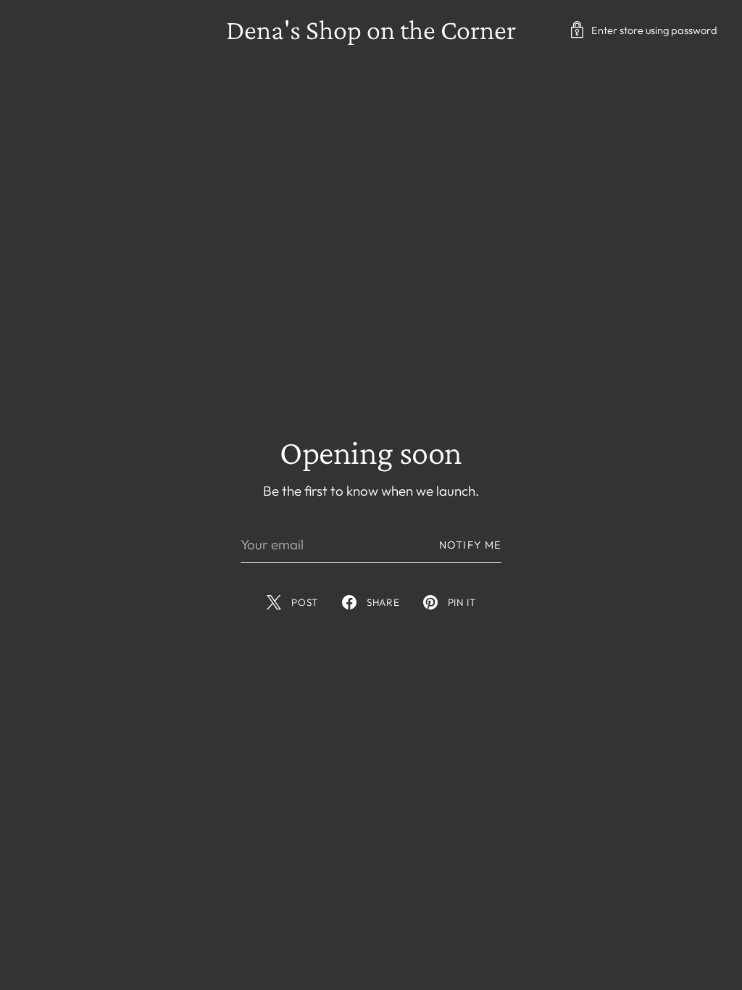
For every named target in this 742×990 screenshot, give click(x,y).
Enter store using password (654, 30)
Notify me (470, 545)
